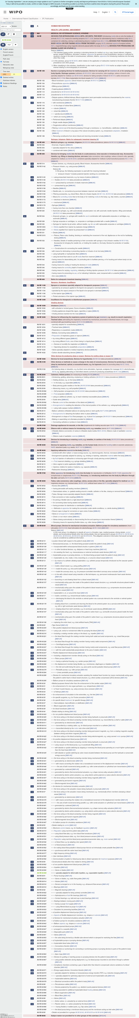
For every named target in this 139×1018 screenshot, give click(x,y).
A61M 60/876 (41, 978)
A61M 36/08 (41, 461)
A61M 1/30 (41, 122)
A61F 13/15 (80, 447)
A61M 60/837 (41, 915)
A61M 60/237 (41, 647)
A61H (121, 369)
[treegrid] (79, 520)
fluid (85, 230)
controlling (64, 197)
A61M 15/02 (41, 308)
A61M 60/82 (41, 890)
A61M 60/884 (41, 990)
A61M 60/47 (41, 792)
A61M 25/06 (41, 385)
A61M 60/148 (41, 574)
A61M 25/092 (41, 402)
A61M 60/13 (41, 561)
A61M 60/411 (41, 722)
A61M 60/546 (41, 842)
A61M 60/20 (129, 534)
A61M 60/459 (41, 780)
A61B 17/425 (116, 473)
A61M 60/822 (41, 892)
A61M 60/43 (41, 745)
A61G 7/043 (124, 364)
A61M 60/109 (41, 546)
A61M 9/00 (41, 279)
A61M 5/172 (41, 199)
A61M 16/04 (41, 327)
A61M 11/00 (41, 285)
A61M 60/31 (41, 686)
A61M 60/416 (41, 728)
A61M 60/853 (41, 937)
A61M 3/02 (41, 145)
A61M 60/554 (41, 845)
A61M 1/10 (41, 92)
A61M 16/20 (41, 350)
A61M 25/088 (85, 385)
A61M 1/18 (41, 105)
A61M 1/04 (41, 83)
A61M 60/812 (41, 878)
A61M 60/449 (41, 769)
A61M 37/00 (41, 473)
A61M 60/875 (41, 976)
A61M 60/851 (41, 935)
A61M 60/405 (41, 717)
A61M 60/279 (41, 670)
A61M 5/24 (41, 216)
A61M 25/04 (41, 383)
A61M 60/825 (41, 898)
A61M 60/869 (41, 965)
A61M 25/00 (87, 73)
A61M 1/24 (41, 114)
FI (14, 74)
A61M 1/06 (41, 86)
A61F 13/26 (89, 38)
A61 (38, 33)
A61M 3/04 (41, 148)
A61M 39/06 (41, 491)
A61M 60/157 (41, 582)
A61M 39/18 (41, 508)
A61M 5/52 (41, 276)
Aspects (57, 915)
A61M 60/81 (41, 876)
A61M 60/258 (41, 658)
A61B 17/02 (114, 425)
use (104, 52)
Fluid (55, 394)
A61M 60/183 (41, 609)
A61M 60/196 (41, 622)
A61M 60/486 (41, 811)
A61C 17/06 (61, 78)
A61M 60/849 (41, 932)
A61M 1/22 (41, 111)
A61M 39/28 (41, 522)
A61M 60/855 (41, 940)
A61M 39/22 (41, 514)
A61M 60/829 (41, 904)
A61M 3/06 (41, 150)
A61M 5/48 (41, 270)
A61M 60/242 (41, 650)
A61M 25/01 (41, 377)
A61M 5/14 (94, 80)
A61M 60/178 (41, 604)
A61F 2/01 (94, 78)
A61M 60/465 (41, 786)
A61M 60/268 (41, 664)
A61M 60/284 (41, 672)
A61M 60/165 (41, 593)
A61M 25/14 (41, 416)
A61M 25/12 (41, 413)
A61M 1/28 (41, 119)
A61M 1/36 (41, 131)
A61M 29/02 (41, 431)
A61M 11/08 (41, 296)
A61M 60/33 (41, 692)
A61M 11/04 (41, 290)
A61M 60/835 (41, 912)
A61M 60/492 (41, 817)
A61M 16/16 (41, 344)
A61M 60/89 (41, 998)
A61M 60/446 (41, 766)
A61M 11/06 (41, 293)
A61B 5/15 (112, 76)
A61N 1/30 (75, 475)
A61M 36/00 (73, 61)
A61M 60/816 (41, 884)
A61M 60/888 (41, 995)
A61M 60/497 (41, 822)
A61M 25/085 (80, 391)
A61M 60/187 (41, 612)
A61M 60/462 (41, 783)
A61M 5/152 (41, 183)
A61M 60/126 (41, 558)
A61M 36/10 (41, 464)
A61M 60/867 (41, 960)
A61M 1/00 (41, 71)
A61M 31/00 (41, 439)
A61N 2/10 (104, 46)
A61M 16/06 (41, 330)
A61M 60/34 (41, 694)
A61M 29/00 (41, 428)
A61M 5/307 (41, 230)
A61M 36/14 (41, 469)
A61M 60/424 (41, 739)
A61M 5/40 (41, 257)
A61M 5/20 (41, 211)
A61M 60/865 (41, 957)
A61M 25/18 (41, 422)
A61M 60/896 (41, 1007)
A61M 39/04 (41, 488)
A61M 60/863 (41, 954)
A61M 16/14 (41, 341)
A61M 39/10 (41, 497)
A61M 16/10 (41, 335)
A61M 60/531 (41, 836)
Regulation (57, 831)
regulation (86, 828)
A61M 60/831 (41, 906)
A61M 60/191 (41, 617)
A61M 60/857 (41, 943)
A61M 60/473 (41, 797)
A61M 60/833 (41, 909)
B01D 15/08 (105, 65)
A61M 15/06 (41, 311)
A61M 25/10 (101, 377)
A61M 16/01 (41, 324)
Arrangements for (59, 405)
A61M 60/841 (41, 921)
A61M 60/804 (41, 867)
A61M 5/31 (41, 232)
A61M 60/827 (41, 901)
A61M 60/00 (65, 92)
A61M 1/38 (41, 136)
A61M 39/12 (41, 500)
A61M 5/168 (41, 197)
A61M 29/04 (41, 436)
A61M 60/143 (41, 571)
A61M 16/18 (41, 347)
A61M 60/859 (41, 946)
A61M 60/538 (41, 839)
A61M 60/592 (41, 859)
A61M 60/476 (41, 800)
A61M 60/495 (41, 819)
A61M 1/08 (41, 89)
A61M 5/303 (41, 227)
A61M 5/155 (65, 180)
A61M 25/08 (41, 388)
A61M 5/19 (41, 208)
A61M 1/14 (41, 97)
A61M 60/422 (41, 736)
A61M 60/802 (41, 864)
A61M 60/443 (41, 763)
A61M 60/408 (41, 720)
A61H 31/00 (80, 322)
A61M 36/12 (41, 467)
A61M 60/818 (41, 887)
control (61, 402)
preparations (82, 347)
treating (90, 990)
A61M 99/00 (41, 1016)
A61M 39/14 (41, 502)
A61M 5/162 (41, 191)
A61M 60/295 (41, 680)
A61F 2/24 (106, 483)
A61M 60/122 (41, 555)
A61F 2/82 (110, 428)
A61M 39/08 (41, 494)
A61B (103, 43)
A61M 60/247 (41, 653)
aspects (115, 43)
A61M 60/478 (41, 803)
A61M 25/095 (41, 405)
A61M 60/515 (41, 831)
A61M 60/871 (41, 970)
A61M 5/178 (41, 205)
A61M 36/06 (41, 458)
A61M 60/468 (41, 789)
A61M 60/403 (41, 714)
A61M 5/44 (41, 265)
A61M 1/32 (41, 125)
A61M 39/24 (41, 516)
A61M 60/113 (41, 549)
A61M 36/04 (41, 455)
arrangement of (64, 514)
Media (56, 227)
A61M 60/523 (41, 833)
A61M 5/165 (41, 194)
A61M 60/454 (41, 775)
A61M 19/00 (41, 359)
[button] (32, 26)
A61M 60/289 (41, 675)
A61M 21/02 (41, 369)
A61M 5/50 (41, 273)
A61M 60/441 (41, 761)
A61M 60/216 (41, 633)
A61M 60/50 (76, 536)
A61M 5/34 (41, 248)
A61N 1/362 (97, 528)
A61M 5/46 (41, 267)
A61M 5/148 (41, 180)
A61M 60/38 (41, 706)
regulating (73, 270)
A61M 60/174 (41, 598)
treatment (113, 71)
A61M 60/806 (41, 870)
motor (76, 728)
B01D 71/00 (80, 100)
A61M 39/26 (41, 519)
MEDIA (77, 36)
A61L (53, 46)
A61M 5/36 (109, 194)
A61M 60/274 (41, 667)
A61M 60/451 (41, 772)
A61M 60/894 (41, 1004)
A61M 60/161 (41, 587)
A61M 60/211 (41, 630)
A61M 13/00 (41, 299)
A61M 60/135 (41, 566)
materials (128, 431)
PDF (9, 45)
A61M (39, 36)
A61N (54, 372)
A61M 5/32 (41, 240)
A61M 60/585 (41, 856)
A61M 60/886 (41, 993)
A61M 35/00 (41, 445)
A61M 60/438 (41, 758)
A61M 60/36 (41, 700)
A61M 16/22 (41, 352)
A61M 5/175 (41, 202)
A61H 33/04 (69, 478)
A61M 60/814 (41, 881)
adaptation (116, 131)
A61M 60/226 (41, 641)
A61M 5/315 (113, 142)
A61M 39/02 (41, 486)
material (127, 97)
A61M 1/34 (41, 128)
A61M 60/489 (41, 814)
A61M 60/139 (41, 569)
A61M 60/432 (41, 747)
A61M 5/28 (41, 221)
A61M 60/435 (41, 753)
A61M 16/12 (41, 338)
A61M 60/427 (41, 742)
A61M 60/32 (41, 689)
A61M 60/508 (41, 828)
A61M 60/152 (41, 579)
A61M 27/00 (41, 425)
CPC (4, 74)
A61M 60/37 (41, 703)
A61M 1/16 (41, 103)
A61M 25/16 (41, 419)
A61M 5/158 (41, 188)
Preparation (56, 335)
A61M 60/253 (41, 655)
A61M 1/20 (41, 108)
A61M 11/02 (41, 288)
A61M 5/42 (41, 259)
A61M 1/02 (41, 80)
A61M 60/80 (88, 536)
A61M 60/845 (41, 926)
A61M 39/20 (41, 511)
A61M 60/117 (41, 552)
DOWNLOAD (10, 23)
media (113, 36)
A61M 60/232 (41, 644)
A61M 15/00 (41, 305)
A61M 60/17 (41, 596)
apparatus (90, 54)
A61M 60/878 (41, 981)
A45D (53, 447)
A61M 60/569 (41, 850)
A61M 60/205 (41, 628)
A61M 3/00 (41, 142)
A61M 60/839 (41, 918)
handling (109, 445)
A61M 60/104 (41, 544)
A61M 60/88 (41, 984)
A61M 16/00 (41, 317)
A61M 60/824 (41, 895)
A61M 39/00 (78, 76)
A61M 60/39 (41, 708)
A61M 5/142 (41, 166)
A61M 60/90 (74, 92)
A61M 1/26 (41, 117)
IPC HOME (3, 23)
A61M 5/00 (86, 142)
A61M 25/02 (41, 380)
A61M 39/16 (41, 505)
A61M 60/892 (41, 1001)
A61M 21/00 (41, 362)
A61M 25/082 (41, 391)
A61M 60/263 (41, 661)
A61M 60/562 (41, 847)
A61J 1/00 (128, 159)
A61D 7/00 (60, 38)
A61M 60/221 (41, 636)
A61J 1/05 (104, 41)
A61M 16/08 (41, 333)
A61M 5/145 (41, 177)
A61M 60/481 (41, 805)
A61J (130, 38)
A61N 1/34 (117, 372)
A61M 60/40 (67, 536)
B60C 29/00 (101, 431)
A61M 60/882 (41, 987)
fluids (98, 41)
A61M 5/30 (41, 224)
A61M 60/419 (41, 731)
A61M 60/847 (41, 929)
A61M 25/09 (41, 399)
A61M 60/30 (57, 536)
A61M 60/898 (41, 1009)
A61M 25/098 (41, 408)
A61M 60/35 (41, 697)
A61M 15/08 (41, 314)
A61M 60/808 (6, 40)
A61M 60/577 (41, 853)
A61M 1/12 (41, 95)
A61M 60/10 (120, 534)
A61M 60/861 (41, 949)
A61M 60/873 (41, 973)
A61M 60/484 (41, 808)
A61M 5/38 (41, 254)
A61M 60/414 (41, 725)
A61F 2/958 (104, 411)
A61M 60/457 (41, 778)
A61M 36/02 (41, 453)
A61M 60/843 (41, 923)
